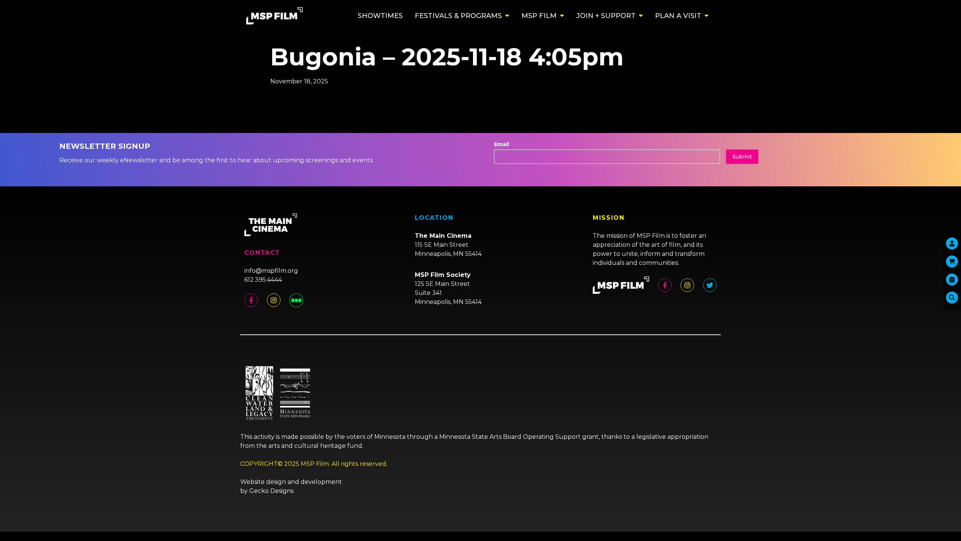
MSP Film (539, 16)
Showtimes (380, 16)
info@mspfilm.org (271, 270)
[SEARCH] (952, 298)
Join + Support (606, 16)
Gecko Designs (271, 490)
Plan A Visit (678, 16)
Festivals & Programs (458, 16)
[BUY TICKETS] (952, 280)
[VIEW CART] (952, 261)
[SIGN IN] (952, 243)
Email (501, 144)
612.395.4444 (263, 279)
